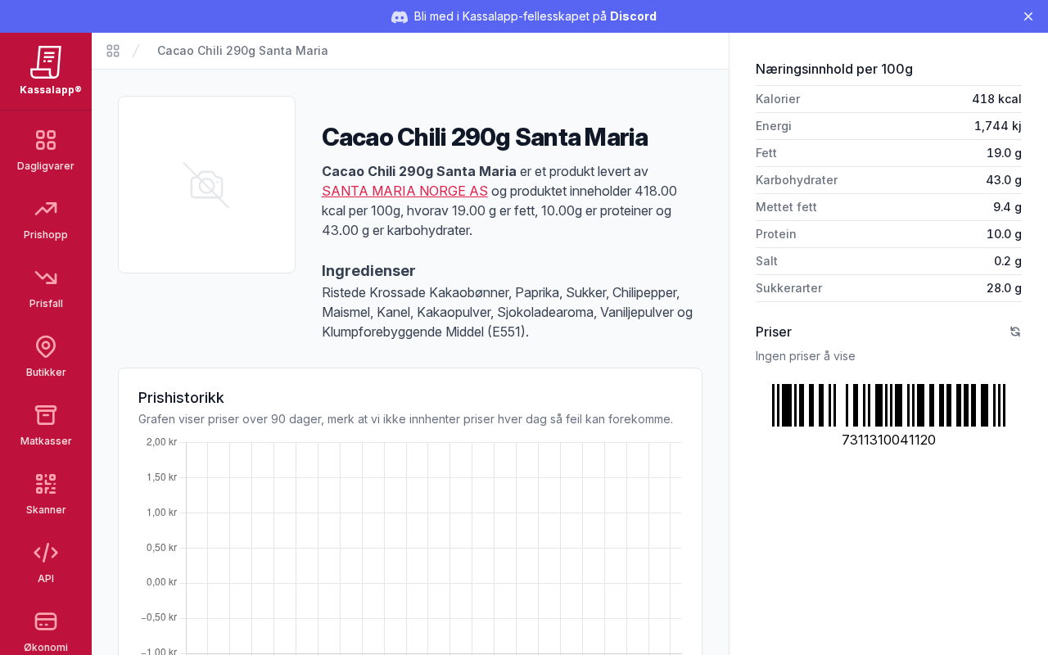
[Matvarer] (113, 51)
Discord (633, 16)
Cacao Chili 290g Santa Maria (242, 50)
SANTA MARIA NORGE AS (405, 191)
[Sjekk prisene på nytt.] (1015, 331)
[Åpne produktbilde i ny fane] (207, 184)
